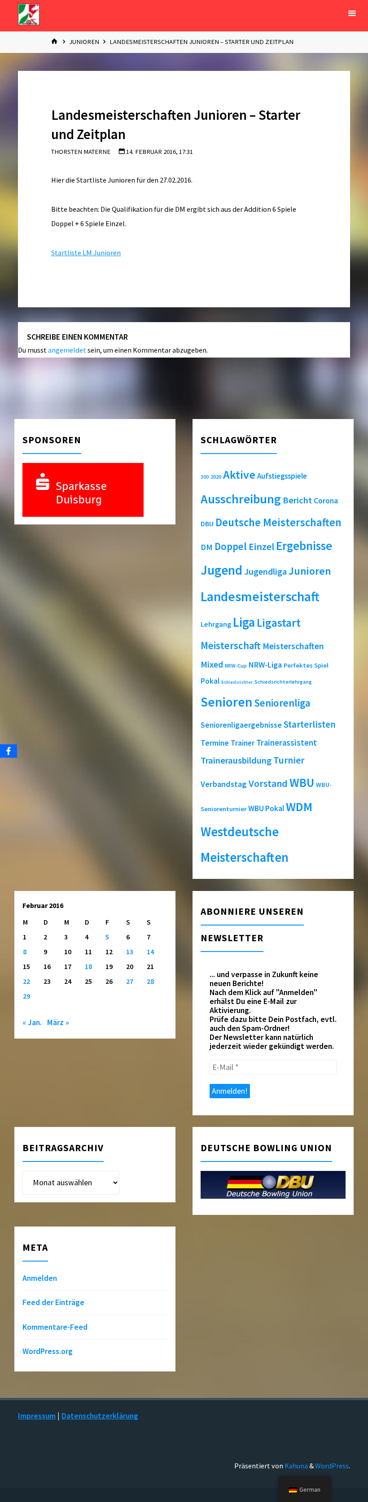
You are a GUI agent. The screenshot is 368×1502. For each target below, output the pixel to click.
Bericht (297, 500)
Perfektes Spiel (306, 665)
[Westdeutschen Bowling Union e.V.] (28, 13)
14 (150, 951)
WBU (301, 782)
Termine (215, 743)
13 (129, 951)
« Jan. (32, 1022)
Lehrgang (216, 624)
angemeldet (67, 349)
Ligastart (279, 623)
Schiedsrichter (237, 682)
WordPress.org (47, 1351)
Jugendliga (265, 571)
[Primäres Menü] (352, 13)
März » (58, 1022)
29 (26, 995)
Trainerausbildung (236, 760)
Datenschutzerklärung (99, 1416)
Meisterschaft (231, 645)
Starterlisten (310, 724)
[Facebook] (8, 751)
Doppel (231, 546)
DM (207, 547)
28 (150, 981)
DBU (207, 523)
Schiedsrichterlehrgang (283, 681)
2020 (215, 476)
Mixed (212, 664)
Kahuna (295, 1465)
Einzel (261, 546)
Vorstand (268, 783)
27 (129, 981)
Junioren (84, 42)
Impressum (37, 1416)
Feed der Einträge (53, 1302)
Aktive (239, 474)
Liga (244, 622)
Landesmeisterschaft (260, 596)
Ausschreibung (241, 499)
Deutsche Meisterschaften (278, 522)
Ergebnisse (304, 545)
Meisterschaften (293, 645)
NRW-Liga (265, 664)
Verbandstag (224, 784)
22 (26, 981)
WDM (299, 806)
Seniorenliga (282, 702)
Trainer (242, 743)
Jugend (221, 570)
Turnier (288, 760)
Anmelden (39, 1278)
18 (88, 966)
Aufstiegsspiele (282, 476)
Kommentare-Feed (55, 1327)
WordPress (332, 1465)
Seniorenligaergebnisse (241, 725)
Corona (326, 501)
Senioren (226, 702)
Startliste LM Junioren (86, 252)
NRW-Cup (236, 665)
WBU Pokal (266, 808)
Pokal (210, 681)
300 (205, 477)
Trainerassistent (286, 743)
